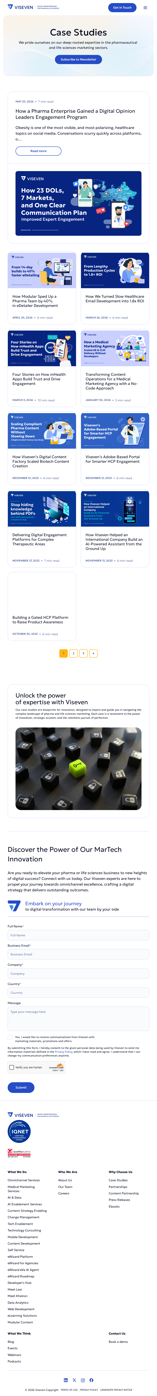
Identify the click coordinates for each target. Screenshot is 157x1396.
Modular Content (20, 1322)
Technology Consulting (24, 1230)
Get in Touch (122, 7)
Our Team (65, 1187)
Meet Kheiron (18, 1296)
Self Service (16, 1250)
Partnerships (118, 1187)
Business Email (19, 945)
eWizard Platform (20, 1256)
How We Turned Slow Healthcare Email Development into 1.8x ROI (115, 298)
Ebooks (114, 1206)
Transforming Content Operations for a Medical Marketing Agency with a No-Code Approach (112, 381)
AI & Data (14, 1197)
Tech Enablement (20, 1224)
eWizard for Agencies (23, 1263)
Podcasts (14, 1361)
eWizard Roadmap (21, 1276)
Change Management (23, 1217)
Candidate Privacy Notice (116, 1389)
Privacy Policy (63, 1051)
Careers (63, 1193)
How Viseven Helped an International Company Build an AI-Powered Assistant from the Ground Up (114, 541)
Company (15, 964)
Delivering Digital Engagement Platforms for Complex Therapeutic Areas (39, 539)
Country (14, 984)
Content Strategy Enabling (27, 1211)
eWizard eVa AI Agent (23, 1270)
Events (13, 1348)
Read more (38, 151)
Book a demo (118, 1342)
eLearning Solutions (22, 1315)
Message (14, 1003)
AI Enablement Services (25, 1204)
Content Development (24, 1243)
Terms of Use (69, 1389)
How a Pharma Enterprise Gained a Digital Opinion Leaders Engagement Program (75, 114)
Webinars (14, 1355)
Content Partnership (124, 1193)
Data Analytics (18, 1302)
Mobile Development (23, 1237)
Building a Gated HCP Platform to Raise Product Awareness (40, 619)
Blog (11, 1342)
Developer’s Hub (19, 1283)
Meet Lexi (15, 1289)
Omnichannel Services (24, 1180)
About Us (65, 1180)
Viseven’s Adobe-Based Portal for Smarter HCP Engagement (113, 459)
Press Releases (119, 1200)
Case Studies (118, 1180)
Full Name (16, 926)
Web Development (21, 1309)
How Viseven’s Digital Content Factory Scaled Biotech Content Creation (40, 461)
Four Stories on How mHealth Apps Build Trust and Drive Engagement (39, 379)
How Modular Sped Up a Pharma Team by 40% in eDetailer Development (35, 301)
